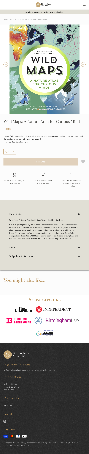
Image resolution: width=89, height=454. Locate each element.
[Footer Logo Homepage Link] (16, 354)
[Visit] (71, 180)
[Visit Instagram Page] (4, 421)
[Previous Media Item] (83, 64)
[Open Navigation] (84, 5)
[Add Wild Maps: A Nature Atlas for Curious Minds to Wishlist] (83, 162)
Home (5, 19)
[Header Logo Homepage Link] (43, 4)
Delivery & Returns (11, 384)
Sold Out (40, 161)
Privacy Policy (8, 389)
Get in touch (8, 405)
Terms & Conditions (11, 386)
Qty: (7, 151)
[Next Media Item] (5, 64)
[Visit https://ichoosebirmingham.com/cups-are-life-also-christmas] (18, 321)
